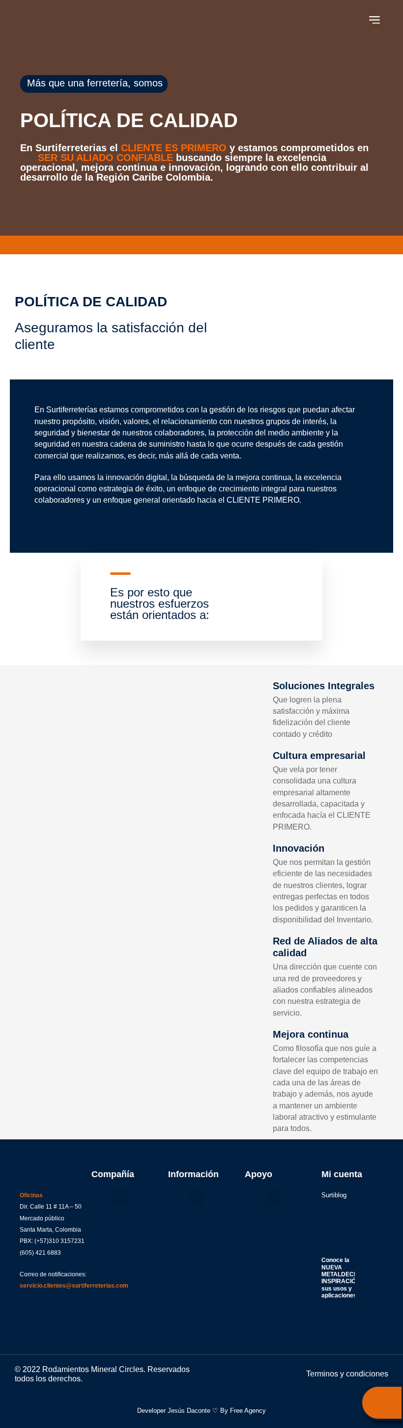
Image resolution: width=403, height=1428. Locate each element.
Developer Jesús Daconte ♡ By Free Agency (201, 1410)
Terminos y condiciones (347, 1374)
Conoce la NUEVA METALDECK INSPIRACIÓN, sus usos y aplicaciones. (341, 1278)
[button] (375, 20)
